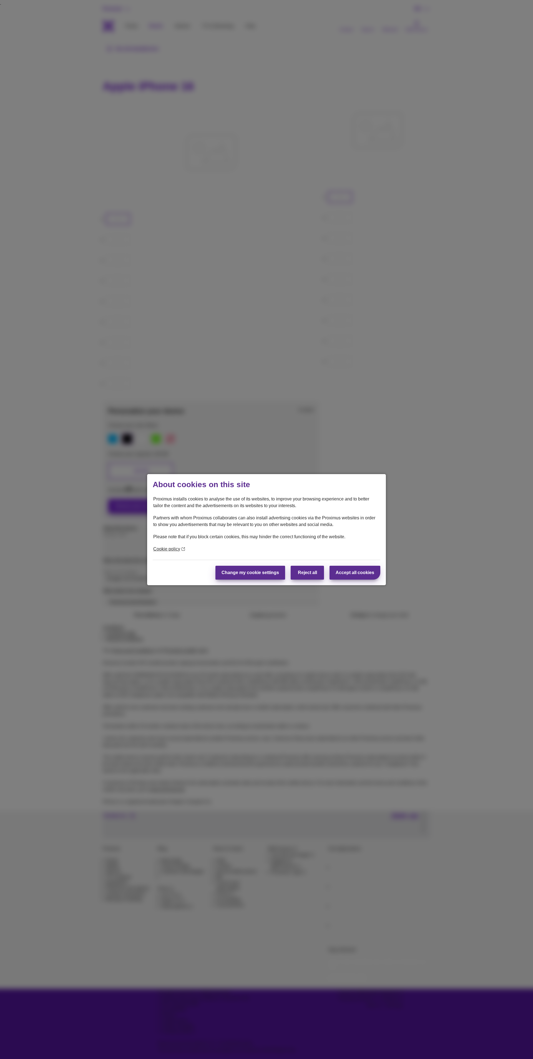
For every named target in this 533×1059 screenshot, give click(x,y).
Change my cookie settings (250, 572)
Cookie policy (166, 549)
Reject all (307, 572)
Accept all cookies (355, 572)
